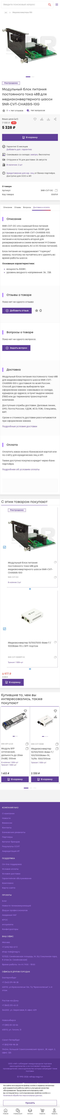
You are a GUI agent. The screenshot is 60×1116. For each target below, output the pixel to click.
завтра (34, 154)
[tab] (7, 208)
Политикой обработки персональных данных (22, 1095)
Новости (6, 818)
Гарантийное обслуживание (16, 878)
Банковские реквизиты (13, 832)
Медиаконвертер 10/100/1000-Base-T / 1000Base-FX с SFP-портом (29, 644)
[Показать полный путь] (6, 12)
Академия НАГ (9, 915)
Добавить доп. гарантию (19, 149)
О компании (8, 813)
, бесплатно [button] (40, 154)
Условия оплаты (10, 869)
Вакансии (7, 823)
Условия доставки (11, 873)
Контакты (7, 827)
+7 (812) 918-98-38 (10, 1044)
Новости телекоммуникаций (16, 905)
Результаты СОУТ (11, 846)
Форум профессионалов (14, 910)
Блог (4, 901)
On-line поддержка (12, 864)
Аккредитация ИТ (11, 851)
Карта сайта (8, 888)
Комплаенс (8, 883)
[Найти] (49, 4)
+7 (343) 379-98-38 (10, 982)
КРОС (5, 920)
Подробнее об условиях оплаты (20, 469)
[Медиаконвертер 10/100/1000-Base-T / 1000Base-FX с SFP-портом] (32, 615)
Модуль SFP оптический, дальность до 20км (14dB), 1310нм (12, 753)
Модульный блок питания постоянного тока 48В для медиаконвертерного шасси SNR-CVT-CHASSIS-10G (30, 567)
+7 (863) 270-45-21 (10, 1005)
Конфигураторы (10, 929)
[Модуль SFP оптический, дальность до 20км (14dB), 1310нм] (15, 721)
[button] (30, 45)
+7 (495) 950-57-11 (10, 947)
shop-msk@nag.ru (11, 952)
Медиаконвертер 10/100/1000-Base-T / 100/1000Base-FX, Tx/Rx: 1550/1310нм (42, 753)
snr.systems (7, 924)
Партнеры (7, 837)
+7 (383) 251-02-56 (10, 1025)
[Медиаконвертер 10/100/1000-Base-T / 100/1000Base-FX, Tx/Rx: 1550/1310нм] (45, 721)
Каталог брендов (11, 841)
